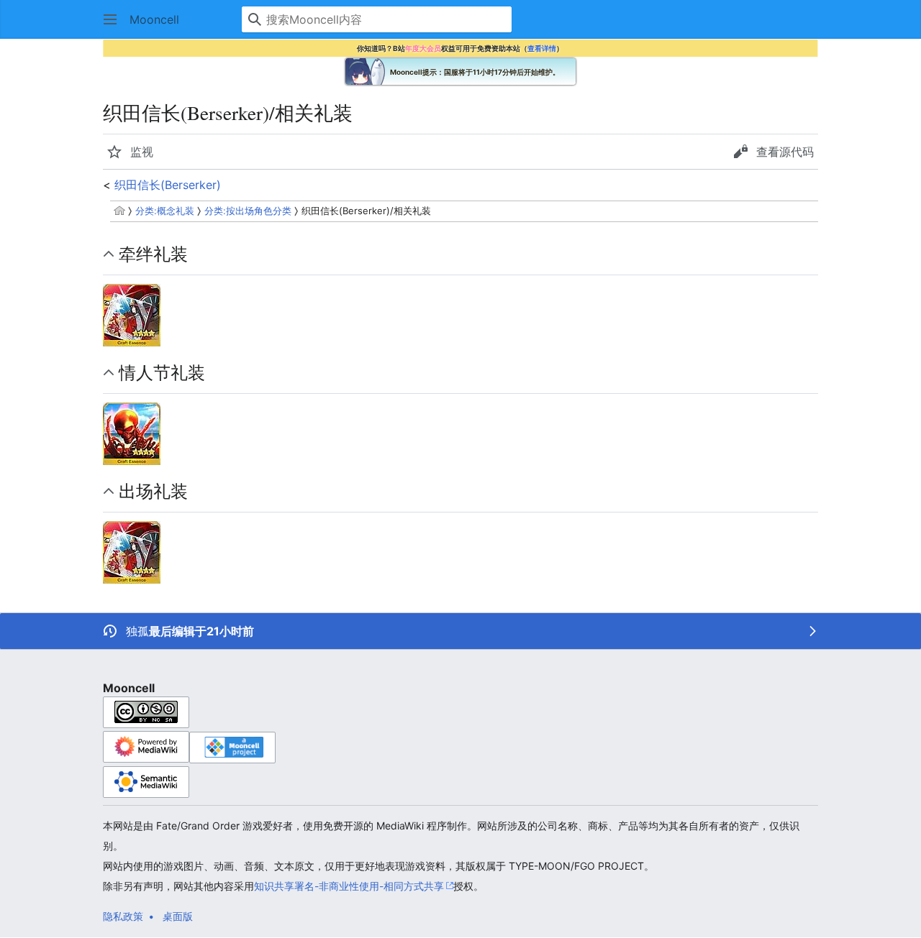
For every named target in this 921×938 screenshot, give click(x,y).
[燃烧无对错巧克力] (131, 433)
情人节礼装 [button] (162, 372)
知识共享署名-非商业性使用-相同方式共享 (349, 886)
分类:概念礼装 (164, 210)
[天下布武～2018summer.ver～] (131, 314)
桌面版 (178, 916)
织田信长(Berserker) (167, 185)
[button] (110, 19)
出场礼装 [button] (153, 490)
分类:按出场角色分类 (247, 210)
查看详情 (541, 48)
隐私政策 (123, 916)
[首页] (119, 210)
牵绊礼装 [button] (153, 253)
